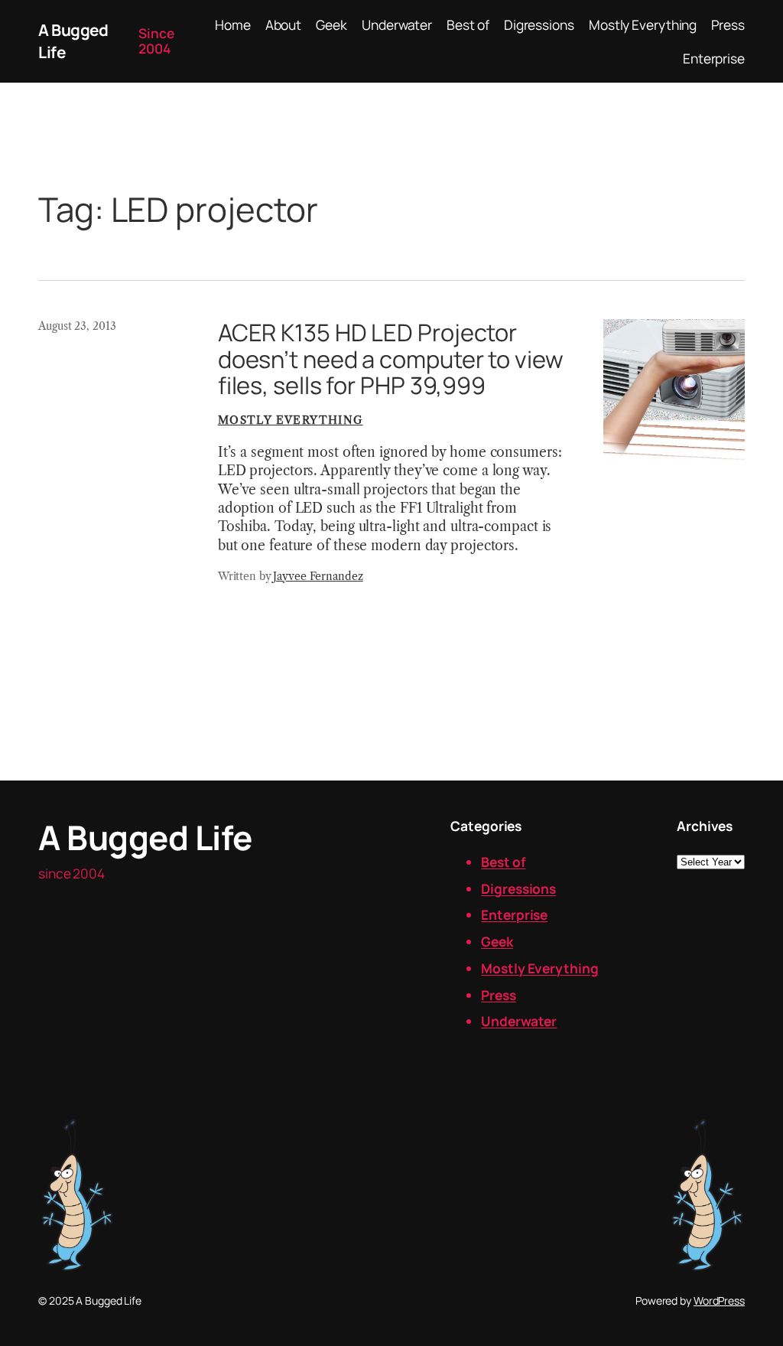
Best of (503, 861)
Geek (497, 941)
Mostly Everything (290, 420)
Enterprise (514, 914)
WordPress (719, 1300)
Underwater (519, 1021)
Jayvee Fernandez (317, 576)
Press (498, 995)
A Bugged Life (145, 837)
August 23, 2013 (77, 326)
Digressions (518, 888)
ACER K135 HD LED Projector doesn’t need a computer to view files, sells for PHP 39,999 (391, 359)
